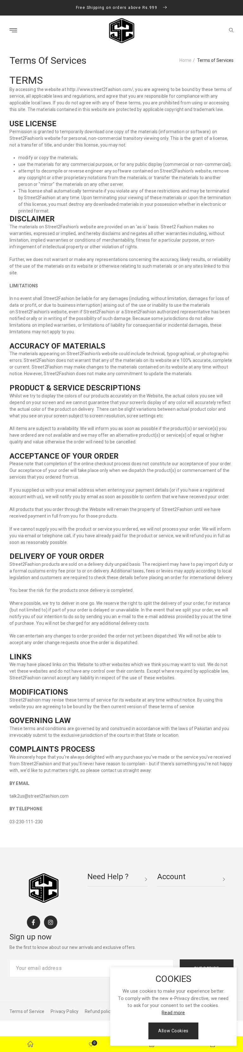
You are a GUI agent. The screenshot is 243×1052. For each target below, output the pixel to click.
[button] (231, 30)
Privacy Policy (64, 1011)
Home (185, 60)
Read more (173, 1013)
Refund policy (99, 1011)
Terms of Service (26, 1011)
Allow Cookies (173, 1030)
